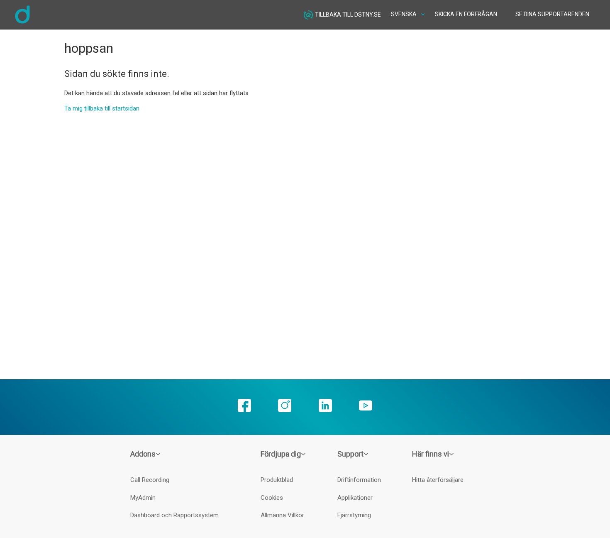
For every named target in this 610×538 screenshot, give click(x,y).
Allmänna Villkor (282, 515)
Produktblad (277, 480)
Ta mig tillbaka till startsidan (101, 108)
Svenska (404, 14)
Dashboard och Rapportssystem (174, 515)
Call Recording (149, 480)
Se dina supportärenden (552, 14)
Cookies (272, 497)
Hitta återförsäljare (438, 480)
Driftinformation (359, 480)
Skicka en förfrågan (466, 14)
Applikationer (355, 497)
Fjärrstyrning (354, 515)
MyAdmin (143, 497)
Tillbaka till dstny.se (348, 14)
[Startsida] (22, 22)
